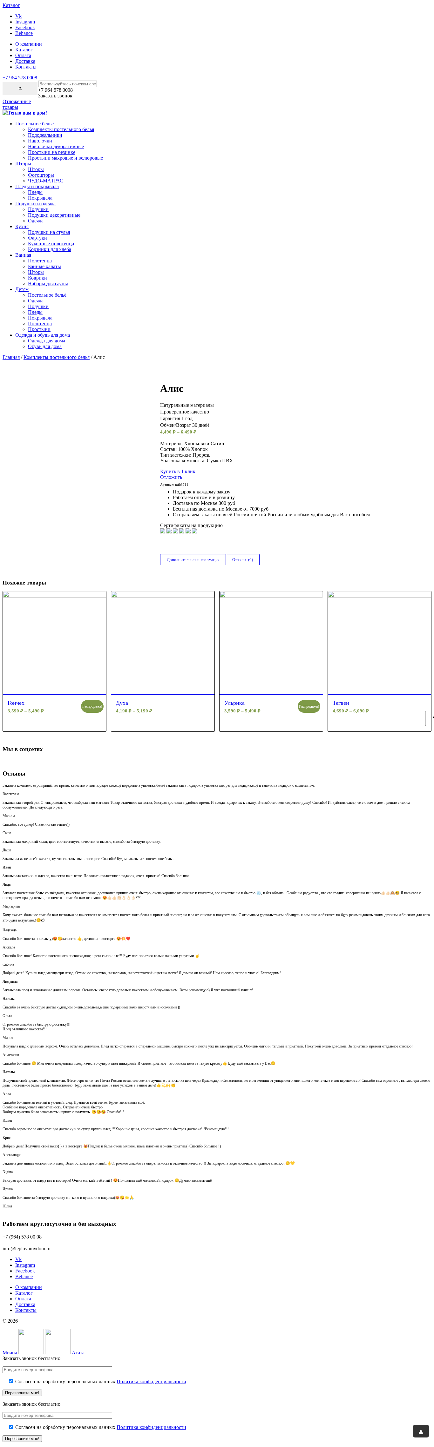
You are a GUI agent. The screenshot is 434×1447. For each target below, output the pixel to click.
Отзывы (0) (242, 559)
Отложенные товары (17, 104)
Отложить (171, 477)
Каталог (24, 49)
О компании (28, 44)
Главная (11, 357)
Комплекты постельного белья (57, 357)
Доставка (25, 61)
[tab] (193, 559)
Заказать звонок (55, 95)
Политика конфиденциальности (151, 1381)
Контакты (26, 66)
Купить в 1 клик (177, 471)
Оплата (23, 55)
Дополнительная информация (193, 559)
